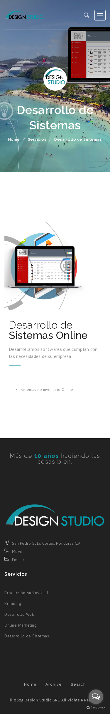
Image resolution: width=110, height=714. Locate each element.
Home (14, 139)
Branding (12, 603)
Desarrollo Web (19, 614)
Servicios (37, 139)
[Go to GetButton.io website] (96, 708)
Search (78, 684)
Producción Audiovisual (26, 592)
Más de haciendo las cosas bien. (55, 458)
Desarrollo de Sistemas (26, 636)
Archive (53, 684)
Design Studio (24, 14)
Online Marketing (20, 625)
